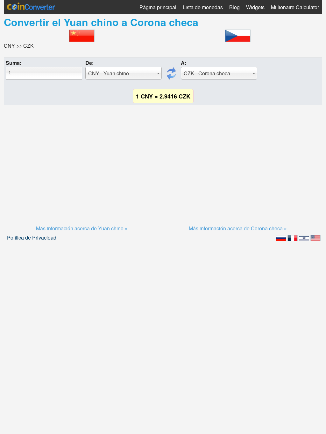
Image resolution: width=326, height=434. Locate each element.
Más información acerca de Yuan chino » (82, 228)
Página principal (157, 7)
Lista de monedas (203, 7)
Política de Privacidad (31, 237)
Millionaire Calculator (295, 7)
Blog (234, 7)
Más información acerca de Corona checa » (238, 228)
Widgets (255, 7)
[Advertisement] (163, 157)
